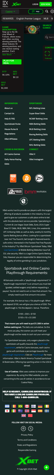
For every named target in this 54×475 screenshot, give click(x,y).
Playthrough (38, 354)
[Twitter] (31, 428)
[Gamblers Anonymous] (15, 190)
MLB (46, 18)
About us (8, 108)
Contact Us (9, 113)
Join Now (45, 4)
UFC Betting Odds (37, 139)
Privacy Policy (27, 434)
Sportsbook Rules (12, 123)
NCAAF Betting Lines (38, 118)
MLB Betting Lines (37, 129)
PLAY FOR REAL (8, 61)
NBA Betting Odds (37, 123)
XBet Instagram (36, 159)
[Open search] (46, 11)
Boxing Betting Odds (38, 134)
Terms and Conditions (27, 440)
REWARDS (8, 18)
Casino (9, 11)
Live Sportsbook (11, 249)
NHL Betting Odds (37, 144)
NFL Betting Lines (37, 108)
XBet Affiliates (10, 138)
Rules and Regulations (27, 445)
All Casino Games (12, 154)
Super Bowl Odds (37, 113)
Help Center (43, 467)
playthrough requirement (14, 354)
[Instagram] (23, 428)
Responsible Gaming (27, 450)
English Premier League (28, 18)
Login (35, 4)
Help (37, 11)
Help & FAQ (9, 118)
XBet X (32, 154)
